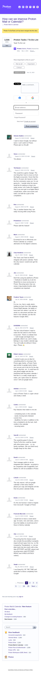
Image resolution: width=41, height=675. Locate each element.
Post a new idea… (10, 609)
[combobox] (19, 627)
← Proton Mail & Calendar (10, 24)
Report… (32, 51)
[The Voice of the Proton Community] (20, 7)
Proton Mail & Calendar (13, 606)
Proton (11, 657)
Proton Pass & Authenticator (17, 647)
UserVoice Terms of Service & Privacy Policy (20, 669)
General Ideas (13, 637)
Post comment (31, 126)
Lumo (10, 640)
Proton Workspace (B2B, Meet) (18, 652)
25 (28, 586)
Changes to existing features (13, 616)
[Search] (34, 627)
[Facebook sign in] (20, 98)
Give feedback (14, 632)
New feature (26, 606)
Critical (20, 68)
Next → (34, 586)
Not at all (20, 64)
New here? (26, 121)
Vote (7, 45)
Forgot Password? (20, 117)
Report (32, 138)
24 (24, 586)
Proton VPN (12, 650)
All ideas (7, 612)
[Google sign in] (33, 98)
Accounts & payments (15, 635)
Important (32, 64)
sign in (21, 596)
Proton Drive (12, 642)
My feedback (8, 614)
